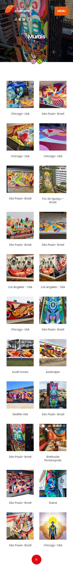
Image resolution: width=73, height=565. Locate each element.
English (33, 61)
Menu (61, 11)
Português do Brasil (39, 61)
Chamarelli (19, 10)
